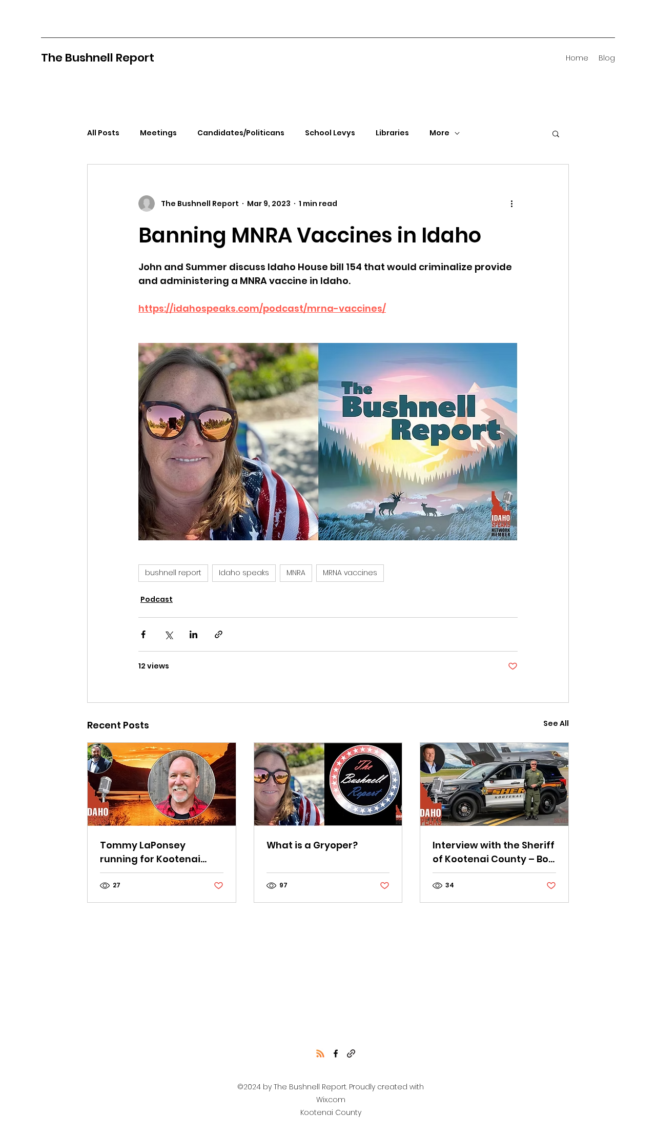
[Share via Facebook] (143, 634)
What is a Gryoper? (312, 845)
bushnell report (173, 572)
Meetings (158, 133)
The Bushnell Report (97, 58)
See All (556, 723)
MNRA (295, 572)
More (439, 133)
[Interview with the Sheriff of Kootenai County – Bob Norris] (494, 784)
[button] (556, 133)
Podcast (156, 599)
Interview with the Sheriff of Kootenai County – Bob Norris (494, 852)
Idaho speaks (244, 572)
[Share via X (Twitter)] (168, 634)
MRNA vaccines (350, 572)
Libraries (392, 133)
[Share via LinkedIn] (193, 634)
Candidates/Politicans (240, 133)
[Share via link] (218, 634)
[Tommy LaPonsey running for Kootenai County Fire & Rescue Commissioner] (162, 784)
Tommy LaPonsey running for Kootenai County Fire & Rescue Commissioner (150, 852)
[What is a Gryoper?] (328, 784)
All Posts (103, 133)
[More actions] (511, 203)
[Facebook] (336, 1053)
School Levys (330, 133)
